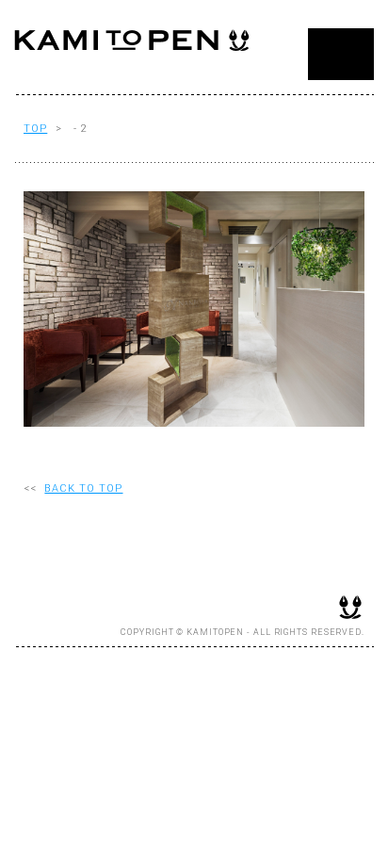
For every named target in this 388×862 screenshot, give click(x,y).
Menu (341, 54)
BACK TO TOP (83, 488)
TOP (35, 128)
